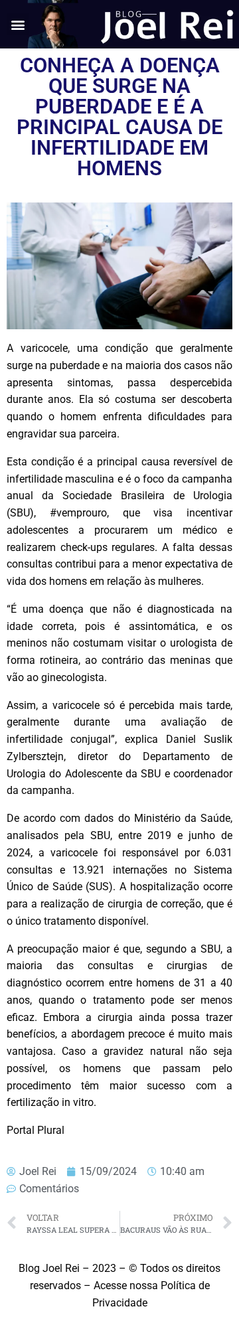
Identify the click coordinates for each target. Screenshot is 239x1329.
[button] (18, 24)
